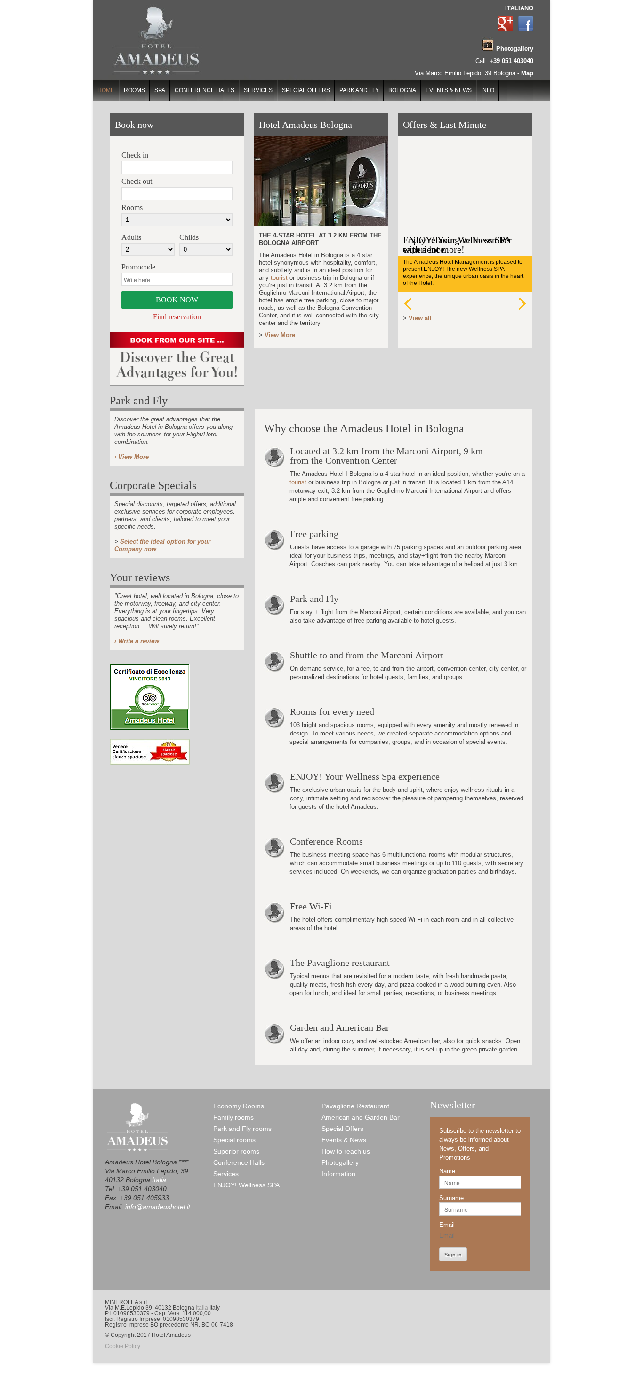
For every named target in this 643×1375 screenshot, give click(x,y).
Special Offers (306, 90)
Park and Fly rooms (242, 1128)
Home (105, 90)
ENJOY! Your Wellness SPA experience (456, 244)
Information (338, 1173)
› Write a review (136, 641)
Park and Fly (359, 90)
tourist (279, 277)
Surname (451, 1197)
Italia (159, 1180)
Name (447, 1171)
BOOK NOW (177, 300)
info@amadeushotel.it (157, 1206)
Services (258, 90)
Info (487, 90)
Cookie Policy (122, 1346)
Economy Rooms (238, 1106)
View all (420, 318)
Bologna (402, 90)
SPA (159, 90)
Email (447, 1224)
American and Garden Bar (361, 1117)
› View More (131, 456)
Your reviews (140, 577)
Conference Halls (204, 90)
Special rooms (234, 1140)
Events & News (449, 90)
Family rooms (233, 1117)
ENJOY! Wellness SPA (246, 1185)
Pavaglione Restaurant (355, 1106)
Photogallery (340, 1162)
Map (527, 73)
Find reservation (177, 317)
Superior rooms (236, 1151)
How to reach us (346, 1151)
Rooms (134, 90)
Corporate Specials (153, 485)
